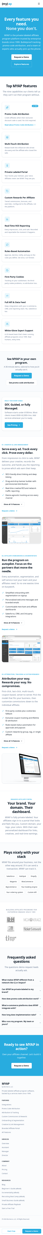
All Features (6, 1132)
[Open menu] (39, 3)
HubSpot (22, 876)
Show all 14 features (12, 741)
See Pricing (12, 425)
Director (5, 1155)
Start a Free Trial (8, 1208)
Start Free (11, 1231)
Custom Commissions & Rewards (14, 1116)
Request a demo (8, 511)
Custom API (32, 892)
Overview (5, 1143)
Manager (5, 1151)
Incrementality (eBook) (10, 1192)
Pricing (4, 1169)
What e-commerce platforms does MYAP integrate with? (20, 1006)
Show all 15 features (12, 504)
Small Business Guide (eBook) (13, 1200)
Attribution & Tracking (10, 1112)
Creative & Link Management (13, 1124)
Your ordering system (14, 892)
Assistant (5, 1147)
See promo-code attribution (21, 382)
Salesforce (10, 876)
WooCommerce (27, 881)
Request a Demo (31, 1231)
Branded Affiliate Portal (11, 1128)
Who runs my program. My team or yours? (18, 1022)
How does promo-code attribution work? (20, 998)
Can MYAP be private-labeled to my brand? (18, 990)
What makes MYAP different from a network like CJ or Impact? (18, 981)
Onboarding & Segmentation (13, 1120)
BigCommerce (11, 887)
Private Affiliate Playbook (11, 1204)
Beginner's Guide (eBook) (11, 1188)
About (4, 1165)
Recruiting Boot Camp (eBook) (13, 1196)
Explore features (21, 64)
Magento (13, 881)
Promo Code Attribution (11, 1108)
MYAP (6, 1083)
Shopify (33, 876)
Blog (3, 1184)
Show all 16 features (12, 623)
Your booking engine (29, 887)
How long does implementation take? (19, 1014)
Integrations (6, 1104)
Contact (5, 1173)
